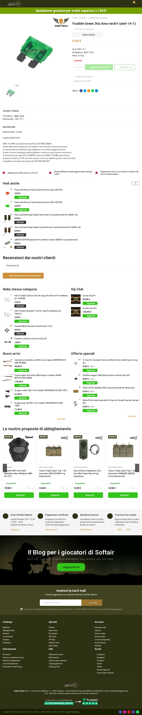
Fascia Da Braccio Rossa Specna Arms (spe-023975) (38, 190)
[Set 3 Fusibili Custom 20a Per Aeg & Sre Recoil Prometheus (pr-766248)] (7, 299)
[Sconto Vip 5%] (76, 299)
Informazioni (51, 530)
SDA (128, 530)
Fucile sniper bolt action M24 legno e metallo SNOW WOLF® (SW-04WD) (37, 376)
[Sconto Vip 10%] (76, 312)
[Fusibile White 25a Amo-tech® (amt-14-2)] (7, 329)
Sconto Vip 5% (89, 296)
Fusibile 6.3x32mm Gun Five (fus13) (30, 339)
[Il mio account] (137, 3)
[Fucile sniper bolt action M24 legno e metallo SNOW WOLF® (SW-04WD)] (7, 379)
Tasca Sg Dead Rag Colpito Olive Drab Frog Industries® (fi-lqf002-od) (46, 215)
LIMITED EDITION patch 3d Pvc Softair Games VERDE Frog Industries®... (46, 240)
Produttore (8, 116)
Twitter (84, 90)
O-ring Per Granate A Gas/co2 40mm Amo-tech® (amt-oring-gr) (110, 361)
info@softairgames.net (119, 691)
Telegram (96, 90)
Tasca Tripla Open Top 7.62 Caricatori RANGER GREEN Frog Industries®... (121, 473)
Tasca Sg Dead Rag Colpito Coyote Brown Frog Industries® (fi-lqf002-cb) (47, 227)
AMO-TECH (89, 52)
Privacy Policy (116, 609)
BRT (120, 530)
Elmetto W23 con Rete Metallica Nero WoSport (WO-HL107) (18, 473)
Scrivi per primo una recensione (25, 275)
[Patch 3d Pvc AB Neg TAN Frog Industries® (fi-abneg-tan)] (76, 391)
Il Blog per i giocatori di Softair (71, 552)
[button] (133, 183)
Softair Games (22, 712)
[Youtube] (129, 712)
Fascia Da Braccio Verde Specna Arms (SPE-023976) (38, 202)
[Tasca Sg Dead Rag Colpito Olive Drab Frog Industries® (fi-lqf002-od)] (7, 218)
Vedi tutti (61, 419)
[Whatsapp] (137, 712)
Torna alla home (133, 18)
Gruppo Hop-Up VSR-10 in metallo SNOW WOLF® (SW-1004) (38, 404)
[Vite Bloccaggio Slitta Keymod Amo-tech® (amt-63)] (76, 379)
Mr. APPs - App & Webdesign (68, 712)
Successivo (137, 18)
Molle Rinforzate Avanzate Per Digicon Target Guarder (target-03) (111, 401)
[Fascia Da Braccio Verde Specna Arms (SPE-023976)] (7, 206)
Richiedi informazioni (84, 77)
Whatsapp (92, 90)
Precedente (130, 18)
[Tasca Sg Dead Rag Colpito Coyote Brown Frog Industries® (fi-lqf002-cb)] (7, 231)
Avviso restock (88, 35)
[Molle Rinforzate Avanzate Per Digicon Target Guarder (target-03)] (76, 404)
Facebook (81, 90)
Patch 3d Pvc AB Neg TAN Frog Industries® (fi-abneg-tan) (109, 388)
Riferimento (8, 119)
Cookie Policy (45, 712)
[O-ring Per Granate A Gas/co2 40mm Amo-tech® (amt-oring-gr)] (76, 363)
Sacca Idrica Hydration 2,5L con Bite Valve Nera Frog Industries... (87, 473)
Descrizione (9, 127)
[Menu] (4, 3)
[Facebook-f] (120, 712)
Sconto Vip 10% (90, 308)
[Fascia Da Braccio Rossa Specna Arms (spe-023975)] (7, 193)
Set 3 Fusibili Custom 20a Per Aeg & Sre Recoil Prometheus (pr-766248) (41, 297)
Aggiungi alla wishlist (82, 81)
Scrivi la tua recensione (84, 29)
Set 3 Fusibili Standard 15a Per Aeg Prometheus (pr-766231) (38, 312)
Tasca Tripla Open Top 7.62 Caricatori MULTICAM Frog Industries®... (52, 473)
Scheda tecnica (11, 111)
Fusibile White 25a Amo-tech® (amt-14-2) (33, 326)
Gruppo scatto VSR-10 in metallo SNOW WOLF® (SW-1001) (40, 390)
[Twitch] (133, 712)
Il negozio (15, 530)
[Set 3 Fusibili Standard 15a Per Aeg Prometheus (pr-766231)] (7, 314)
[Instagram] (124, 712)
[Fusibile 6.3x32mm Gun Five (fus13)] (7, 342)
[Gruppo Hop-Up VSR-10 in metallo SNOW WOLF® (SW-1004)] (7, 406)
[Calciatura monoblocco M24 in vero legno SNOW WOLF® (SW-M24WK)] (7, 363)
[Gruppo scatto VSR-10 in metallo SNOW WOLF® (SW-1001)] (7, 394)
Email (88, 90)
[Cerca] (122, 3)
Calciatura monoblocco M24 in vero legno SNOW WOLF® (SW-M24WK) (40, 361)
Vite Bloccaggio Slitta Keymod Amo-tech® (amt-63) (106, 375)
